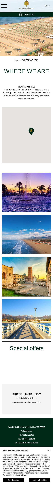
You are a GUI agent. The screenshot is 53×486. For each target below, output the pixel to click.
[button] (31, 131)
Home (16, 60)
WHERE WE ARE (30, 60)
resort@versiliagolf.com (28, 443)
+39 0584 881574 (28, 439)
